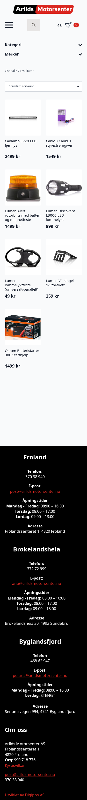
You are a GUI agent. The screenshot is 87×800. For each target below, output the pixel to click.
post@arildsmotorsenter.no (35, 491)
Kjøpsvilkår (15, 765)
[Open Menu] (9, 25)
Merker (12, 54)
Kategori (13, 45)
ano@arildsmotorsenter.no (36, 583)
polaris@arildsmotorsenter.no (40, 675)
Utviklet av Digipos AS (24, 795)
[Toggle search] (33, 25)
